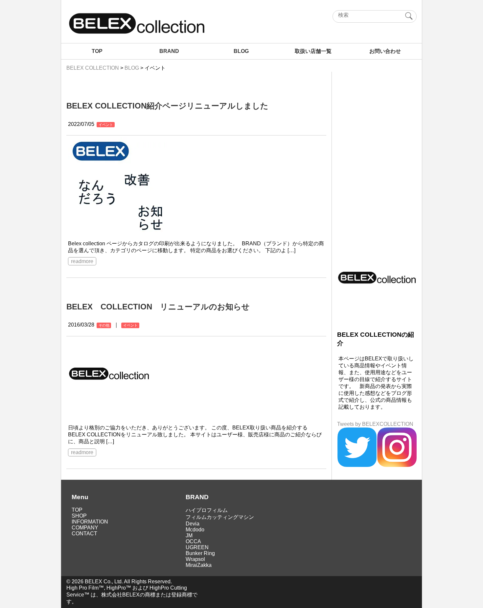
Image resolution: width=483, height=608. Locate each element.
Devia (192, 523)
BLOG (241, 51)
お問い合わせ (385, 51)
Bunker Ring (200, 553)
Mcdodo (195, 529)
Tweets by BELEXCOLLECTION (375, 424)
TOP (97, 51)
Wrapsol (195, 559)
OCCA (193, 541)
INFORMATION (90, 521)
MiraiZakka (199, 565)
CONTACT (84, 533)
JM (189, 535)
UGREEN (197, 547)
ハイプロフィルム (207, 510)
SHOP (79, 516)
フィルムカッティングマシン (220, 517)
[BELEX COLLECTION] (136, 33)
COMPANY (85, 527)
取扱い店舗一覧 (313, 51)
